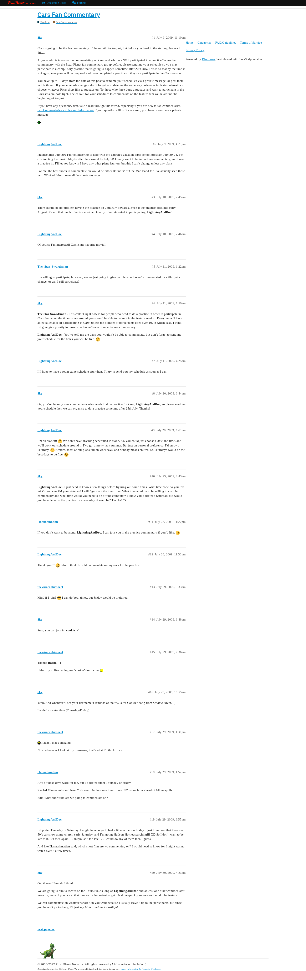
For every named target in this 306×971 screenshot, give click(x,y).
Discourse (208, 59)
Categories (204, 42)
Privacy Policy (195, 50)
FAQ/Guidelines (225, 42)
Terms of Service (251, 42)
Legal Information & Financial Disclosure (141, 969)
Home (190, 42)
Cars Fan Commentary (68, 14)
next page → (46, 929)
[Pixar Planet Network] (21, 3)
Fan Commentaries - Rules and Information (65, 110)
